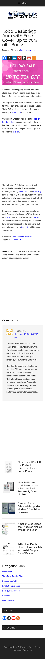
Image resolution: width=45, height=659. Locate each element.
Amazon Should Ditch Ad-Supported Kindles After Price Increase (29, 508)
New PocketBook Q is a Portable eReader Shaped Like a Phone (29, 467)
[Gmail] (29, 58)
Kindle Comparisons (11, 586)
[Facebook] (4, 58)
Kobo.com (16, 112)
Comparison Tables (10, 581)
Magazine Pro (25, 647)
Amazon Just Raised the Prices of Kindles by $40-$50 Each (30, 526)
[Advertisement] (22, 159)
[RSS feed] (18, 618)
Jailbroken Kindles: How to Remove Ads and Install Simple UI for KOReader (30, 549)
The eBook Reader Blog (12, 576)
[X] (9, 58)
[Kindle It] (24, 58)
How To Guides (9, 600)
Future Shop (24, 191)
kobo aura (17, 239)
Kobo (14, 237)
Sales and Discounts (24, 237)
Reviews (6, 595)
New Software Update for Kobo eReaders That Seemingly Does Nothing (28, 488)
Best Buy (37, 191)
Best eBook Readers (11, 591)
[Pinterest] (19, 58)
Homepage (7, 571)
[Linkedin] (14, 58)
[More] (34, 58)
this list (16, 132)
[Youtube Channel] (14, 618)
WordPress (27, 650)
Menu (24, 3)
